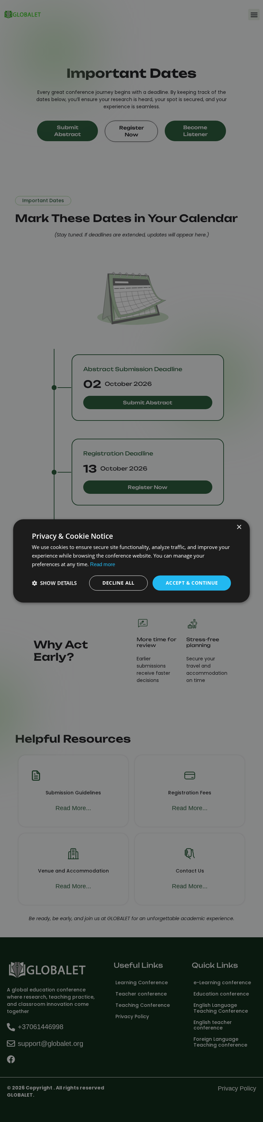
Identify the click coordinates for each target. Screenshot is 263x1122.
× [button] (238, 527)
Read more (102, 564)
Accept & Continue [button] (192, 583)
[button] (54, 583)
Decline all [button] (118, 583)
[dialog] (131, 560)
